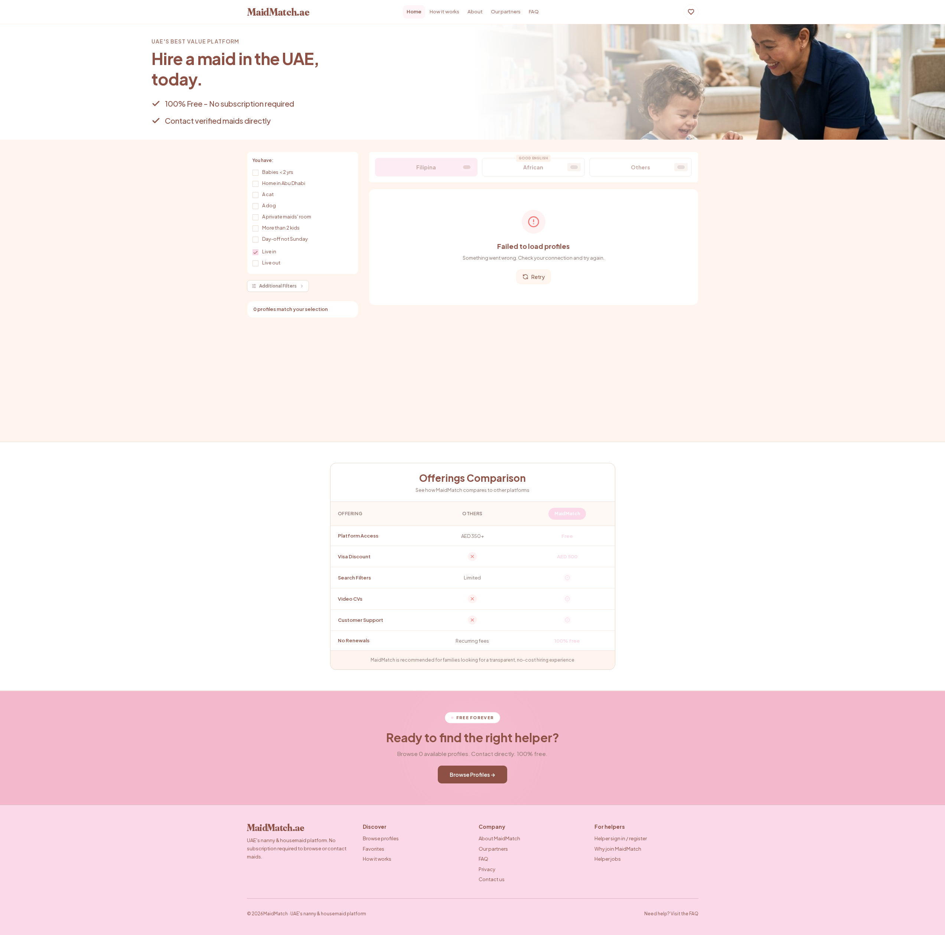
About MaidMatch (499, 838)
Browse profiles (381, 838)
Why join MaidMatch (617, 849)
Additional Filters (278, 286)
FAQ (534, 11)
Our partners (506, 11)
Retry (538, 276)
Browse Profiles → (472, 774)
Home (414, 11)
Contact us (492, 879)
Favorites (373, 849)
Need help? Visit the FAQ (671, 913)
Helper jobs (607, 859)
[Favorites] (691, 11)
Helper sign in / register (620, 838)
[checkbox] (255, 173)
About (475, 11)
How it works (444, 11)
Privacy (487, 869)
